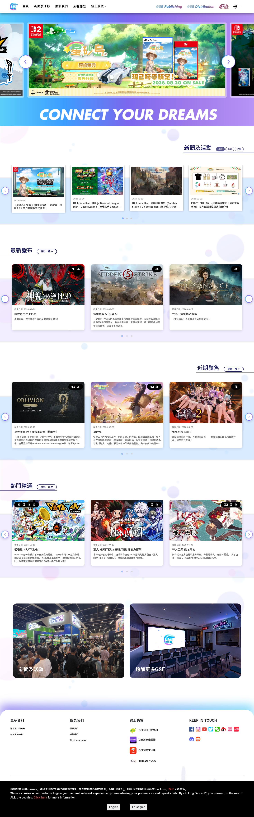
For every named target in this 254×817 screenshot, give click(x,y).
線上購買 (97, 6)
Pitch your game (78, 740)
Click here (40, 797)
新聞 (230, 149)
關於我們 (61, 6)
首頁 (25, 6)
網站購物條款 (16, 734)
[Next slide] (228, 62)
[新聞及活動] (68, 640)
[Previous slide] (25, 62)
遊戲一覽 (46, 251)
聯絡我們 (74, 734)
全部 (220, 149)
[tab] (123, 218)
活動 (239, 149)
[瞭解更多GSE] (185, 640)
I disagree (138, 807)
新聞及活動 (42, 6)
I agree (113, 807)
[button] (237, 6)
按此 (171, 789)
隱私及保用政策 (17, 728)
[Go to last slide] (5, 190)
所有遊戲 (79, 6)
